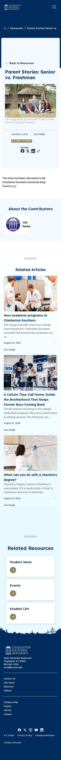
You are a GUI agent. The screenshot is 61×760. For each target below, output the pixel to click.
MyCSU (7, 706)
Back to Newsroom (21, 63)
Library (7, 710)
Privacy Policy (25, 735)
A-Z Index (9, 735)
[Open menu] (54, 7)
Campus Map (11, 702)
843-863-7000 (11, 664)
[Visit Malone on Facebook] (19, 729)
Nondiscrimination (44, 735)
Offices (7, 690)
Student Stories (21, 141)
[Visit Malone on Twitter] (25, 729)
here (13, 186)
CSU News (9, 682)
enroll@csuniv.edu (13, 667)
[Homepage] (12, 7)
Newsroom (16, 28)
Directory (8, 686)
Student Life (19, 609)
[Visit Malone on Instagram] (30, 729)
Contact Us (9, 678)
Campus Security (12, 742)
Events (15, 585)
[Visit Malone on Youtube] (36, 729)
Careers (8, 714)
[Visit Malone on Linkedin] (41, 729)
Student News (21, 562)
